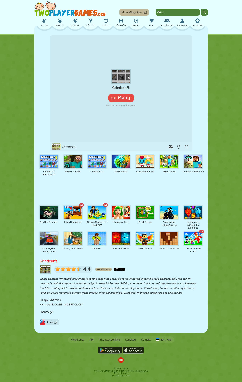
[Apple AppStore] (133, 350)
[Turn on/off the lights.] (178, 146)
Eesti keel (165, 339)
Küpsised (130, 339)
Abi (91, 339)
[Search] (204, 12)
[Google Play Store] (110, 350)
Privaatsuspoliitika (109, 339)
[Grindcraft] (121, 88)
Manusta (105, 269)
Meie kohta (77, 339)
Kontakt (146, 339)
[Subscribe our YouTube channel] (121, 360)
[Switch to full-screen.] (186, 146)
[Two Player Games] (70, 8)
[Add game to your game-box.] (170, 146)
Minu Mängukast (131, 12)
